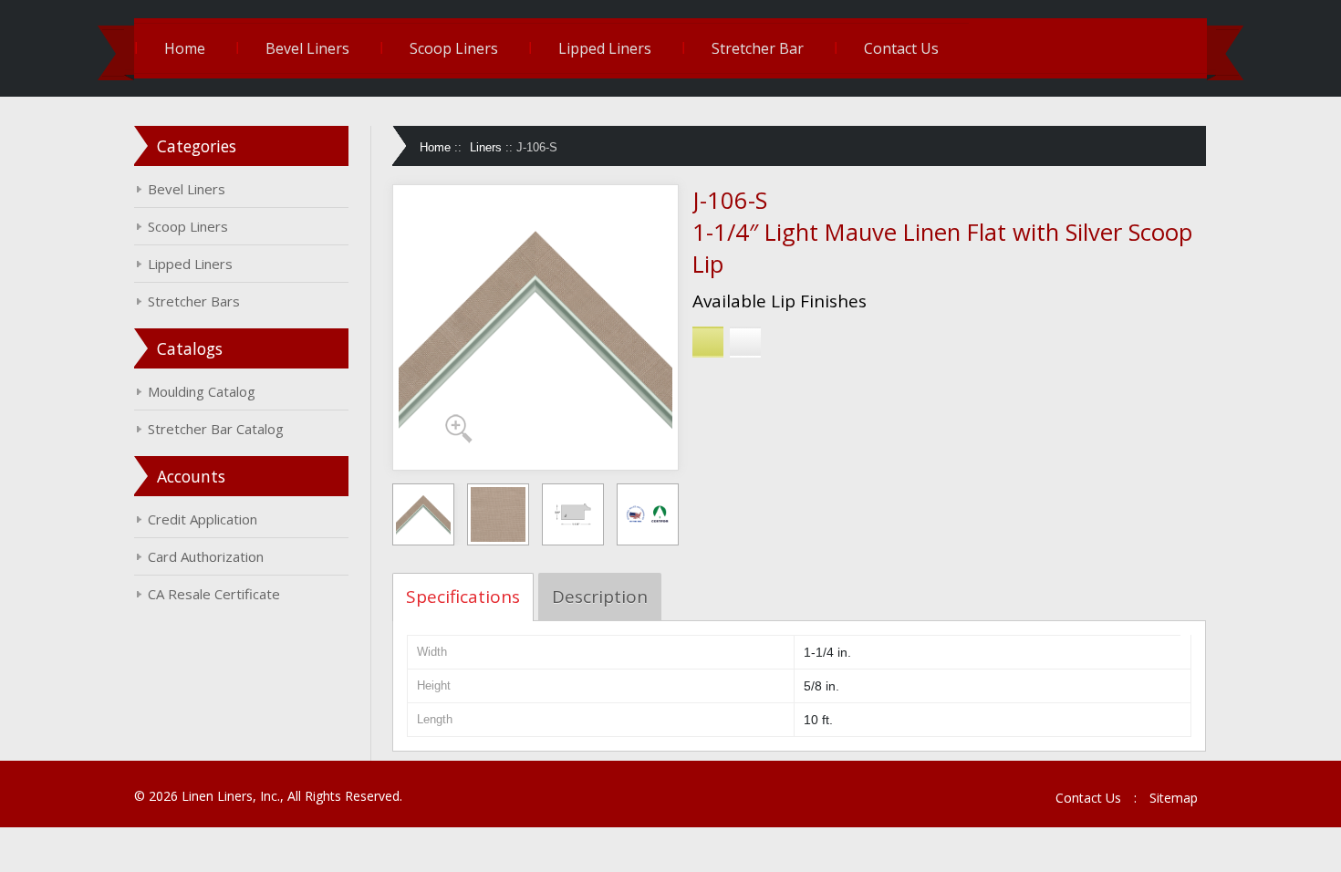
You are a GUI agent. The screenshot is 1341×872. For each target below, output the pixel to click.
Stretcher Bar (758, 48)
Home (184, 48)
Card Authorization (206, 556)
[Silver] (745, 342)
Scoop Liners (454, 48)
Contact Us (901, 48)
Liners (486, 147)
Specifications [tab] (463, 596)
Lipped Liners (604, 48)
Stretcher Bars (194, 301)
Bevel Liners (307, 48)
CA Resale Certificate (214, 594)
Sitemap (1173, 797)
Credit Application (202, 519)
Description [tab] (600, 596)
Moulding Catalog (201, 391)
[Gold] (707, 342)
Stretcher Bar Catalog (216, 429)
